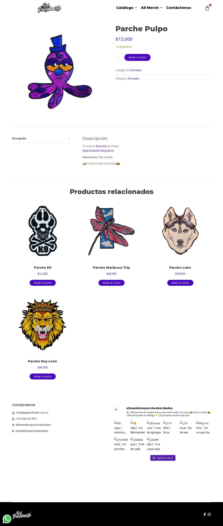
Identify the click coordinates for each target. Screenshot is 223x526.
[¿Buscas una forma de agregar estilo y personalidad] (154, 428)
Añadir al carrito (137, 57)
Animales (135, 70)
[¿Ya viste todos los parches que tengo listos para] (121, 444)
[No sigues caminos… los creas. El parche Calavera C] (121, 428)
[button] (126, 8)
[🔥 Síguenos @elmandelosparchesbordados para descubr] (137, 428)
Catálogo (124, 8)
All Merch (150, 8)
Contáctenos (178, 8)
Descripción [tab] (19, 138)
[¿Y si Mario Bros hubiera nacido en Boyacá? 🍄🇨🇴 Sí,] (170, 428)
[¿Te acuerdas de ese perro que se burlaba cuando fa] (187, 428)
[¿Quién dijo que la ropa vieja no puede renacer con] (154, 444)
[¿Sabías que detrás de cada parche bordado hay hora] (137, 444)
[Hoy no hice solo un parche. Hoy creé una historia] (203, 428)
